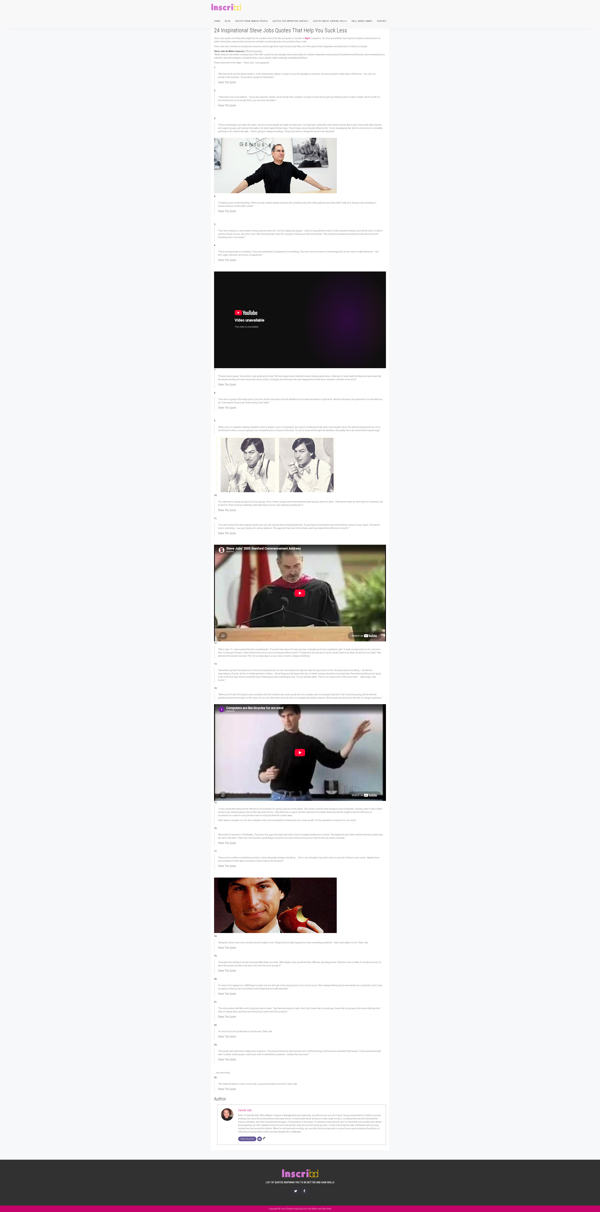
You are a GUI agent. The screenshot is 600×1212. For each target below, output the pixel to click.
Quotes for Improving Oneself (291, 21)
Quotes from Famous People (251, 21)
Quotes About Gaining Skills (330, 21)
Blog (228, 21)
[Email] (259, 1139)
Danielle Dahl (245, 1110)
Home (217, 21)
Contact (382, 21)
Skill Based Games (362, 21)
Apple (307, 38)
